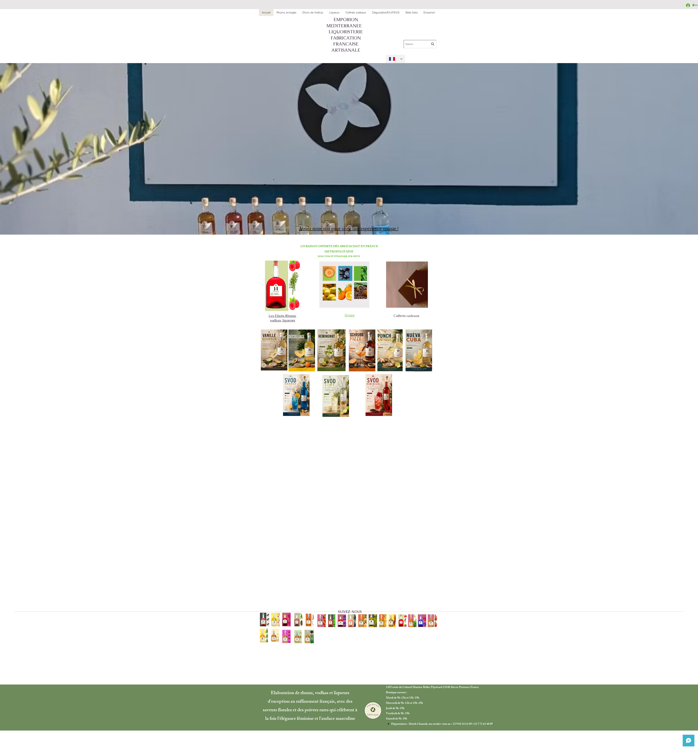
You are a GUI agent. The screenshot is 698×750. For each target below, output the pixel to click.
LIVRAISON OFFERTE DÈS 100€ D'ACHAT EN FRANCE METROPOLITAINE (339, 249)
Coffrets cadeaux (407, 316)
